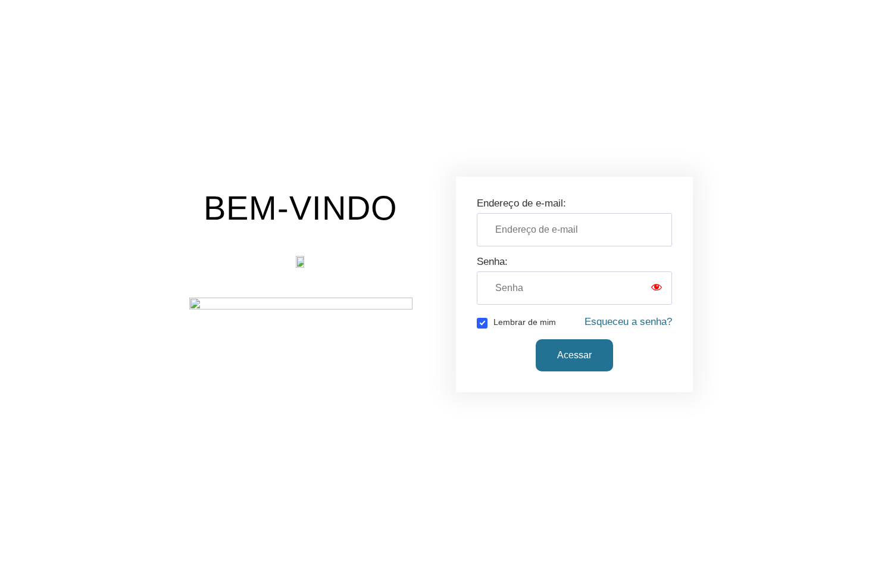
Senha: (492, 262)
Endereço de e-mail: (521, 203)
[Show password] (656, 288)
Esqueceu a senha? (628, 321)
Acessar (574, 355)
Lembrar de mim (524, 322)
